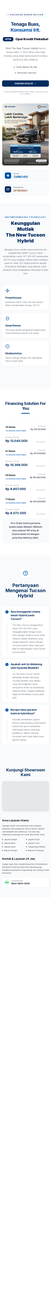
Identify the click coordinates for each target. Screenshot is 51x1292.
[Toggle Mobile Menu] (46, 5)
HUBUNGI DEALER (24, 83)
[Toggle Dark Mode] (33, 5)
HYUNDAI (14, 5)
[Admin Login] (39, 5)
